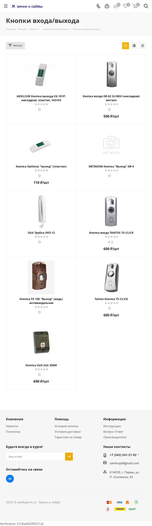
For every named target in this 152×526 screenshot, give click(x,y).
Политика (13, 432)
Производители (114, 437)
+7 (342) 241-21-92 (123, 455)
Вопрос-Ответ (113, 432)
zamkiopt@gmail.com (124, 463)
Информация (114, 419)
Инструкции (112, 426)
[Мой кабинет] (107, 6)
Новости (12, 426)
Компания (14, 419)
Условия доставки (68, 432)
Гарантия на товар (68, 437)
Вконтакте (10, 479)
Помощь (62, 419)
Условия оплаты (66, 426)
